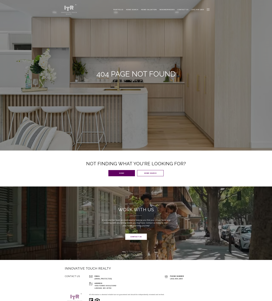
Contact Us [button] (136, 237)
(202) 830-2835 (176, 279)
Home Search (150, 173)
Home (121, 173)
